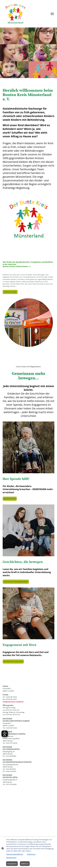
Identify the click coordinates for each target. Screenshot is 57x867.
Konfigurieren (11, 857)
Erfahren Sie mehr (10, 292)
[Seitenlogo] (15, 13)
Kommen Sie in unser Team (13, 661)
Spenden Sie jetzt (10, 499)
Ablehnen (24, 863)
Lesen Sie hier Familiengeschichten (16, 582)
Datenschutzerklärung (14, 854)
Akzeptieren (12, 863)
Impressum (31, 854)
